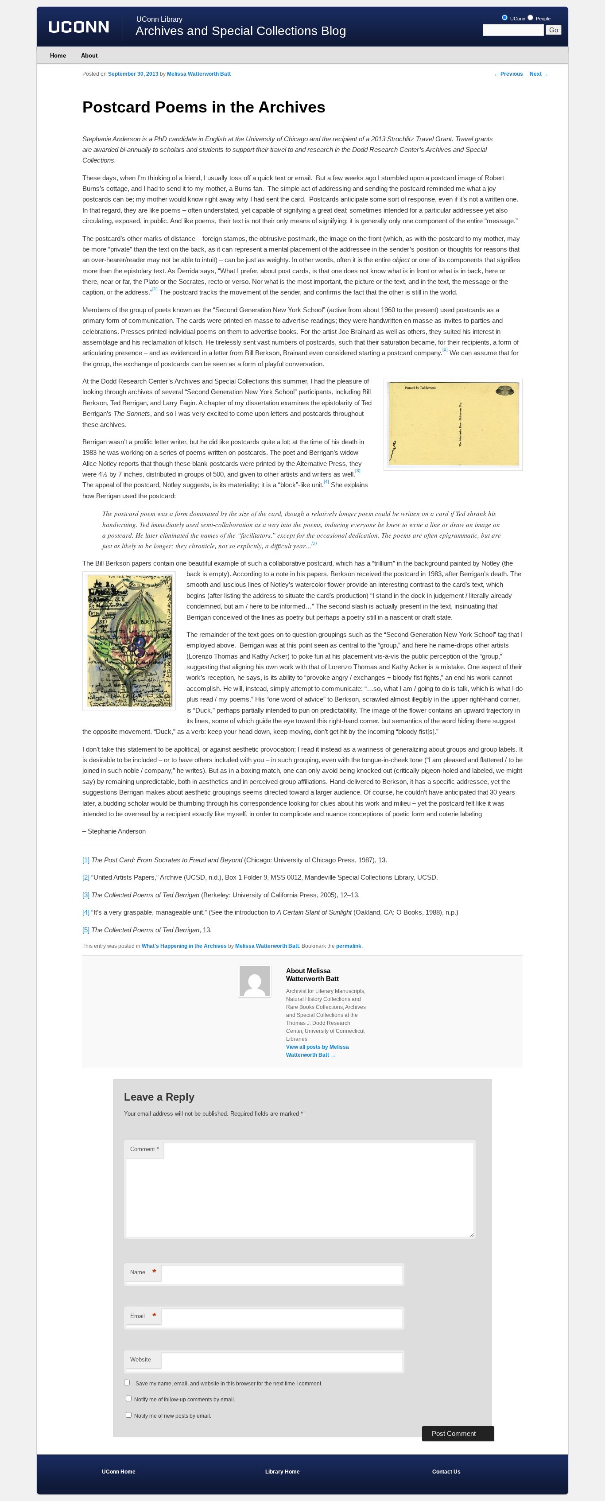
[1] (85, 860)
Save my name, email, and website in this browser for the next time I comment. (229, 1384)
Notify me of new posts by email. (172, 1416)
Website (140, 1359)
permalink (348, 946)
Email (143, 1316)
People (543, 18)
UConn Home (119, 1472)
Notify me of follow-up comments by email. (184, 1399)
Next (539, 74)
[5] (85, 930)
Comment (144, 1149)
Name (143, 1272)
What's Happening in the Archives (184, 946)
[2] (85, 877)
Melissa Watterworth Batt (199, 74)
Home (58, 55)
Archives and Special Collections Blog (241, 31)
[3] (85, 895)
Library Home (282, 1472)
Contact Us (446, 1472)
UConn (517, 18)
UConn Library (159, 19)
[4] (85, 912)
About (89, 55)
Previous (508, 74)
